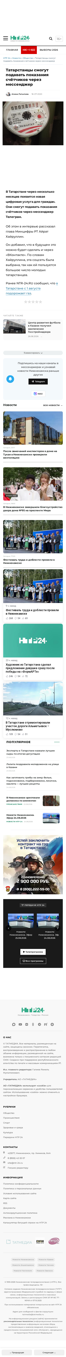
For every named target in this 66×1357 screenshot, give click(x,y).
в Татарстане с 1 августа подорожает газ (32, 288)
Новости (16, 58)
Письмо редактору (18, 1168)
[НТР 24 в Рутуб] (45, 1024)
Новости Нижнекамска (23, 1259)
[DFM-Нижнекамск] (40, 1242)
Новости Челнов (46, 1265)
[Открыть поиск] (50, 38)
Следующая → (49, 1352)
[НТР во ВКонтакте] (26, 1024)
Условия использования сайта (19, 1193)
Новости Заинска (45, 1271)
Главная (12, 50)
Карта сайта (9, 1198)
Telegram (40, 381)
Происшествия (11, 1118)
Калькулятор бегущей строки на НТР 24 (25, 1222)
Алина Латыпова (20, 94)
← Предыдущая (17, 1352)
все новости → (53, 405)
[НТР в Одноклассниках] (33, 1024)
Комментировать (32, 353)
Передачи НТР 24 (13, 1137)
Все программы (34, 961)
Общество (28, 58)
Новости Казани (46, 1259)
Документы (9, 1208)
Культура (8, 1132)
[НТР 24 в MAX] (13, 1024)
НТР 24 (6, 58)
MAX (40, 394)
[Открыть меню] (5, 38)
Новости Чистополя (23, 1271)
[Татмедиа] (19, 1242)
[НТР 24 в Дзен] (52, 1024)
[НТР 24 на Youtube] (20, 1024)
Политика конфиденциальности (21, 1184)
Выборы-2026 (49, 50)
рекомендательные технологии (18, 1321)
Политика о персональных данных (22, 1188)
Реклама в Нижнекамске (17, 1218)
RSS (5, 1203)
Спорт (6, 1123)
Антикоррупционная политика (20, 1213)
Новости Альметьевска (23, 1265)
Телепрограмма (34, 952)
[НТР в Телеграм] (39, 1024)
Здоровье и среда (13, 1127)
